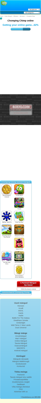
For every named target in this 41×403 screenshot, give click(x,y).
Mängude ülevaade (20, 359)
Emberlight (21, 323)
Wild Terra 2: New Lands (21, 325)
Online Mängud (8, 16)
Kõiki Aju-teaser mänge (28, 289)
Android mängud (20, 351)
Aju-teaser (22, 16)
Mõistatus (16, 16)
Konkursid (21, 366)
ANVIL (20, 311)
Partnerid (20, 375)
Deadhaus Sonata (21, 320)
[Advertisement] (20, 58)
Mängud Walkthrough (20, 361)
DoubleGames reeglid (20, 382)
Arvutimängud (20, 336)
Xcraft (21, 308)
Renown (21, 306)
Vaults (20, 316)
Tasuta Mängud (21, 343)
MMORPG (21, 348)
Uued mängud (20, 303)
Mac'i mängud (20, 338)
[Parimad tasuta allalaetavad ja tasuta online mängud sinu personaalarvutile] (4, 3)
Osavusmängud (21, 346)
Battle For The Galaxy (21, 318)
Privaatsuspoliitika (21, 380)
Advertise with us (21, 392)
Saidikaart (21, 384)
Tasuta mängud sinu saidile (21, 377)
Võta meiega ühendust (21, 387)
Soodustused (21, 364)
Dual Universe (20, 328)
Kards (21, 313)
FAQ (21, 389)
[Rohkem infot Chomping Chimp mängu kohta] (1, 17)
